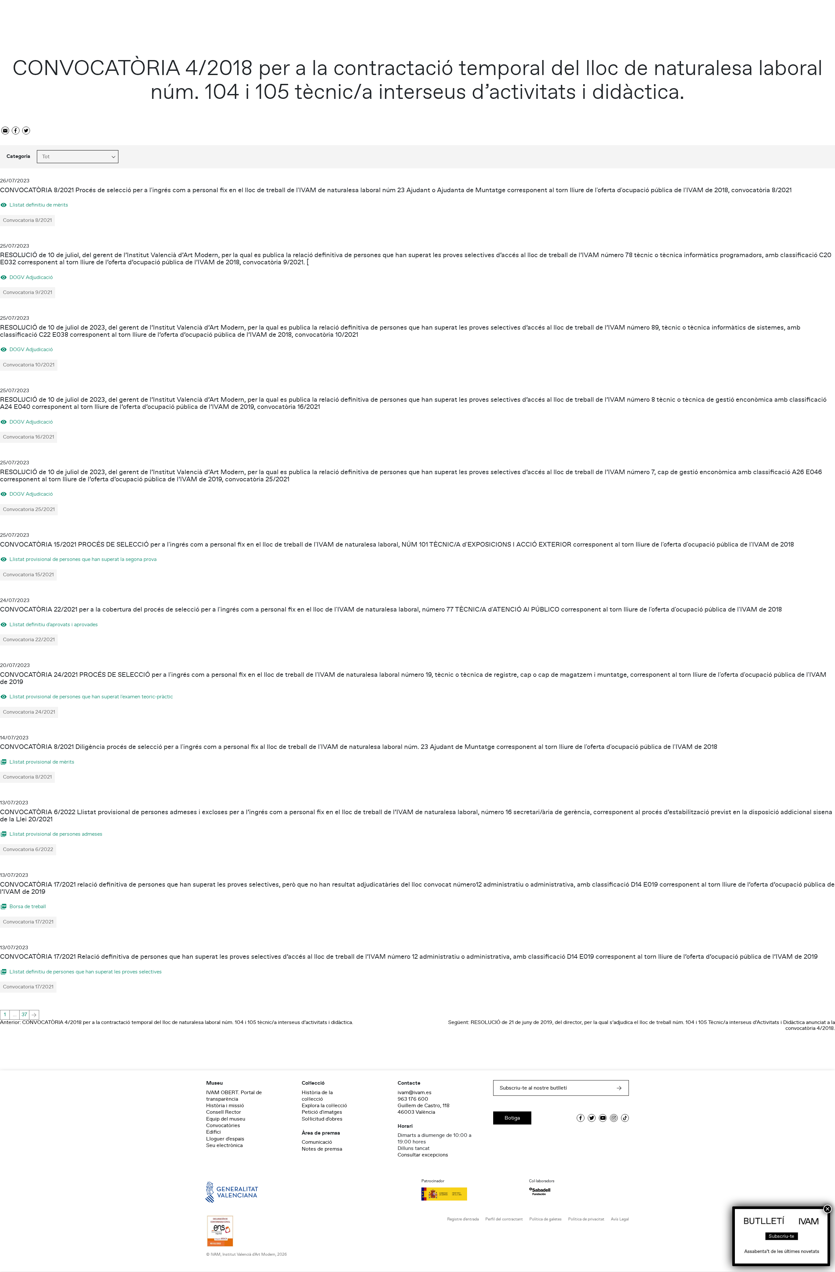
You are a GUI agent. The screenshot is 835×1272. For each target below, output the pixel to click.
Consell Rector (223, 1112)
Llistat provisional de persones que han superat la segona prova (83, 559)
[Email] (5, 131)
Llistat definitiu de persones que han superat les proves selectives (85, 972)
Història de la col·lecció (317, 1095)
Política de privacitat (586, 1219)
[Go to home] (222, 1191)
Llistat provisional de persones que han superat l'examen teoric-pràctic (91, 696)
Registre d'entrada (463, 1219)
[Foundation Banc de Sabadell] (539, 1191)
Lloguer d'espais (225, 1139)
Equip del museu (225, 1119)
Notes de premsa (322, 1149)
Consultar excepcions (423, 1155)
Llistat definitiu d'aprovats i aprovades (53, 624)
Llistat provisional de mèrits (41, 762)
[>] (34, 1015)
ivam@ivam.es (415, 1092)
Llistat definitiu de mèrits (38, 205)
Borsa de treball (27, 906)
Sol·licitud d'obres (322, 1119)
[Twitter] (26, 131)
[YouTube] (603, 1118)
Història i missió (225, 1105)
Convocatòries (223, 1125)
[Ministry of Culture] (471, 1194)
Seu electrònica (224, 1145)
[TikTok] (625, 1118)
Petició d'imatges (322, 1112)
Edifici (213, 1132)
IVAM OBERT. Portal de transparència (234, 1095)
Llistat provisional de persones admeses (55, 834)
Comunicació (317, 1142)
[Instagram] (614, 1118)
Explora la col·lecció (324, 1105)
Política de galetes (545, 1219)
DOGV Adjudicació (31, 277)
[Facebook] (15, 131)
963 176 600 (413, 1099)
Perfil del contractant (504, 1219)
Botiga (512, 1118)
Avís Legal (620, 1219)
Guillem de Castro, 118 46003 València (423, 1108)
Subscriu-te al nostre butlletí (533, 1088)
